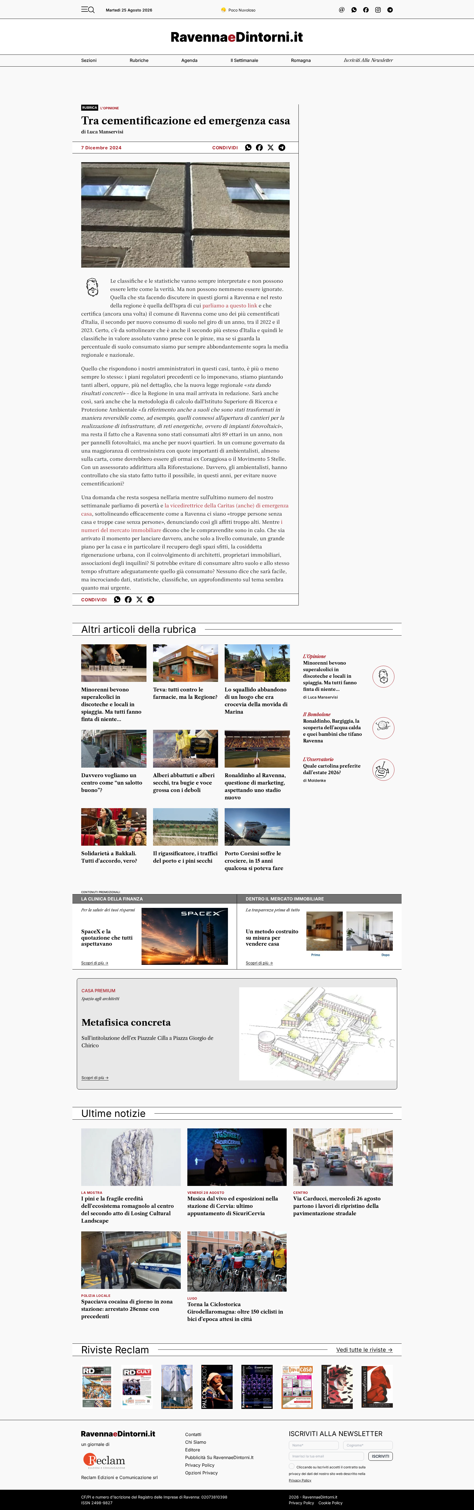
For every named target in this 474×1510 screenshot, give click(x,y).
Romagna (301, 60)
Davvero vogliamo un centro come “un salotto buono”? (111, 783)
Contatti (193, 1434)
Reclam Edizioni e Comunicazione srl (119, 1477)
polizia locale (95, 1296)
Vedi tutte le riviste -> (364, 1349)
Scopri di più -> (94, 963)
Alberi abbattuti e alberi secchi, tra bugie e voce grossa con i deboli (184, 783)
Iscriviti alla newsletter (368, 60)
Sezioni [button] (89, 60)
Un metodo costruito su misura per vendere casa (272, 938)
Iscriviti (380, 1456)
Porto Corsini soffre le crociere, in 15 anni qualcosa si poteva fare (254, 861)
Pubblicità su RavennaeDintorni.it (219, 1457)
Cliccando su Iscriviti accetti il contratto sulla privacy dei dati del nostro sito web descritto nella (327, 1473)
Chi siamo (195, 1442)
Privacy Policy (200, 1465)
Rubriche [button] (139, 60)
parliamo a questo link (229, 305)
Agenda (189, 60)
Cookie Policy (330, 1502)
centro (300, 1193)
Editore (192, 1449)
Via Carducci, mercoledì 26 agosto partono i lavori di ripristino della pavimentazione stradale (337, 1206)
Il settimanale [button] (244, 60)
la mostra (91, 1193)
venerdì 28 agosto (205, 1193)
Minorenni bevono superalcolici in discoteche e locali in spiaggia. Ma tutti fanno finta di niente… (111, 704)
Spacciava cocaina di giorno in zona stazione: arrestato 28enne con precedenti (127, 1309)
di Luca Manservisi (102, 131)
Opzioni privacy (201, 1472)
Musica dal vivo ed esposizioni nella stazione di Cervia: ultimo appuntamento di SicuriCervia (232, 1206)
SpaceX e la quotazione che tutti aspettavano (106, 938)
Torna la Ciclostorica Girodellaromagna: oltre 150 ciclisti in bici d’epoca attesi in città (235, 1312)
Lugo (192, 1298)
